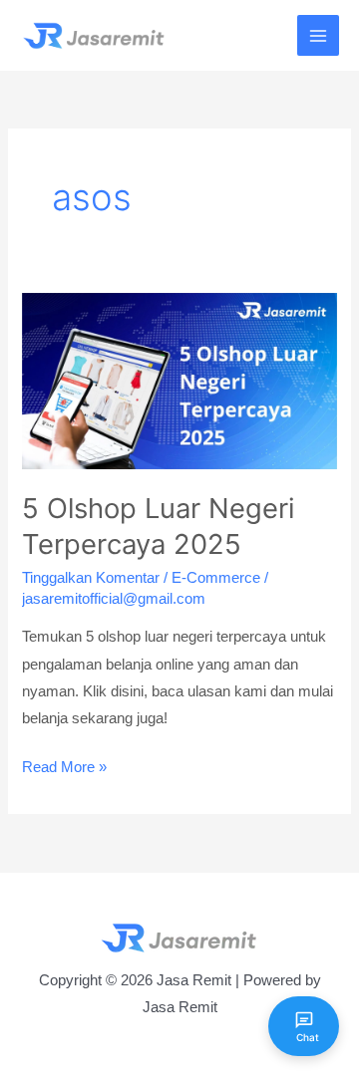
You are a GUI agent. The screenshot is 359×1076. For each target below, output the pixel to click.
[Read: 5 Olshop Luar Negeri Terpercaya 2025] (179, 380)
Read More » (64, 769)
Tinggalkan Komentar (91, 578)
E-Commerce (216, 578)
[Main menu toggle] (318, 36)
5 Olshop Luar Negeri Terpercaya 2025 (158, 526)
